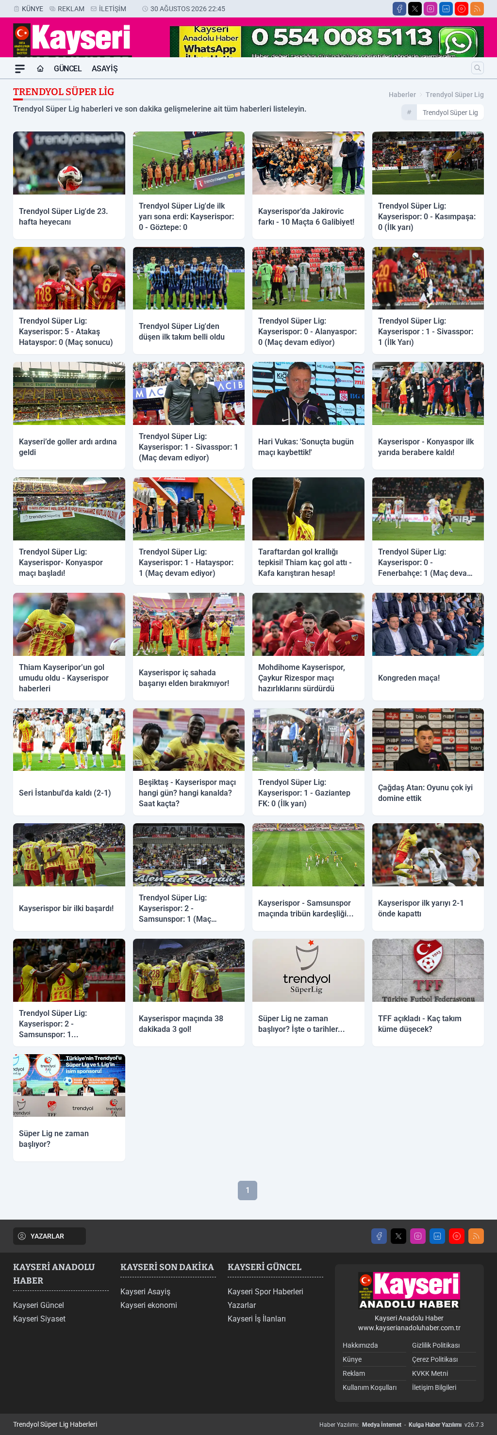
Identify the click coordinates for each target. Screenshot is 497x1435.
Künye (32, 9)
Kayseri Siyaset (39, 1318)
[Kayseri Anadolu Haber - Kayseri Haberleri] (409, 1290)
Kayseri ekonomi (148, 1305)
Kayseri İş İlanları (257, 1318)
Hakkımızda (360, 1345)
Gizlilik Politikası (436, 1345)
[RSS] (477, 9)
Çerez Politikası (435, 1359)
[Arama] (477, 68)
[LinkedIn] (446, 9)
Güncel (68, 68)
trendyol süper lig (455, 94)
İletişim (112, 9)
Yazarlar (242, 1305)
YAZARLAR (47, 1236)
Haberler (402, 94)
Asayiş (105, 68)
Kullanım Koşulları (370, 1387)
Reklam (71, 9)
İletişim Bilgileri (434, 1387)
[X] (415, 9)
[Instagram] (430, 9)
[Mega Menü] (20, 69)
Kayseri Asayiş (145, 1291)
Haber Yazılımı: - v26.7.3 (401, 1424)
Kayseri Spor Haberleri (265, 1291)
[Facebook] (399, 9)
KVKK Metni (430, 1373)
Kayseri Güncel (38, 1305)
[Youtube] (461, 9)
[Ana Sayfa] (40, 69)
